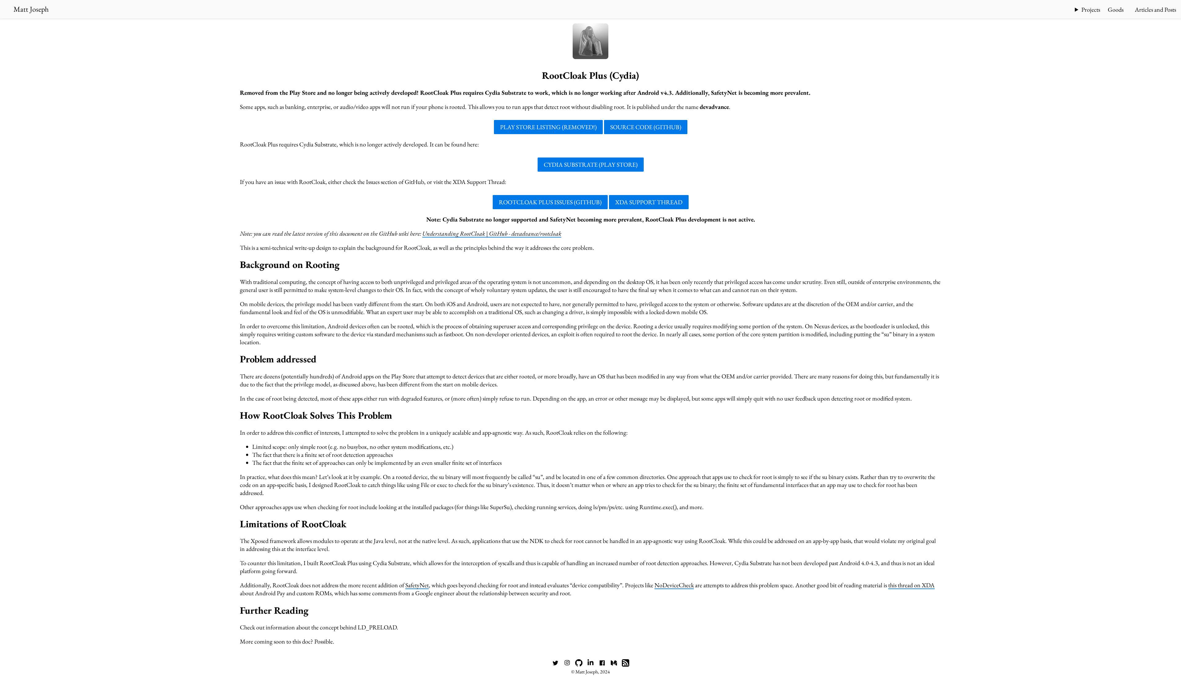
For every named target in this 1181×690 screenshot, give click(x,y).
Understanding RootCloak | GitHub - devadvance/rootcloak (491, 233)
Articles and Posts (1155, 10)
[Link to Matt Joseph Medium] (614, 664)
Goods (1115, 10)
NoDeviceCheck (674, 585)
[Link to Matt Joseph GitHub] (579, 664)
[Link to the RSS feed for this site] (625, 664)
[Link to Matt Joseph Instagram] (567, 664)
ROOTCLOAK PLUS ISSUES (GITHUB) (550, 202)
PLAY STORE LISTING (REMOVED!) (548, 127)
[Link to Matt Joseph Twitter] (555, 664)
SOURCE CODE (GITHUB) (645, 127)
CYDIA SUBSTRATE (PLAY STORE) (591, 165)
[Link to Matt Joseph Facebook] (602, 664)
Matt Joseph (31, 9)
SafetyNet (417, 585)
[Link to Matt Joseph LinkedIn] (590, 664)
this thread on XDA (911, 585)
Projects (1090, 10)
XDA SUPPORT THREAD (648, 202)
